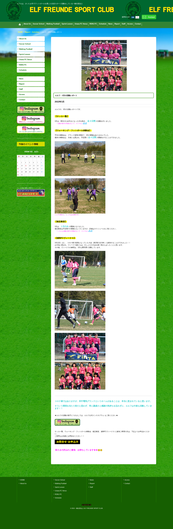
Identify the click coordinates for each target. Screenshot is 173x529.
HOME (22, 480)
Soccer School (25, 44)
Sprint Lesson (24, 54)
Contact (151, 17)
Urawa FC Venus (25, 59)
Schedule (22, 70)
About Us (22, 39)
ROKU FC (22, 65)
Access (22, 94)
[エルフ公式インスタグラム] (67, 422)
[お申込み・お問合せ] (67, 442)
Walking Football (25, 49)
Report (21, 84)
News (21, 79)
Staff (21, 89)
